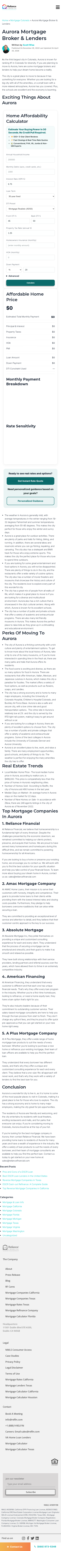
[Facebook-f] (28, 1538)
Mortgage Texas (11, 1223)
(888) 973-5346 (46, 1546)
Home (5, 20)
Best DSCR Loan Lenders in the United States (25, 1176)
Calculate (30, 283)
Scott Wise (28, 45)
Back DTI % (36, 216)
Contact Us (16, 1546)
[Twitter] (32, 1538)
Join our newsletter (15, 1478)
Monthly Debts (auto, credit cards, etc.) (23, 167)
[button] (55, 7)
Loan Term (10, 191)
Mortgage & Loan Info (13, 1202)
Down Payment (12, 264)
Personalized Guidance (30, 500)
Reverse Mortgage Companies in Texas (22, 1180)
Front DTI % (11, 216)
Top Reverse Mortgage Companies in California (26, 1188)
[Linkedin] (37, 1538)
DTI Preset (10, 203)
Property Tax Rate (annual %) (19, 228)
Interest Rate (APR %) (15, 179)
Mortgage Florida (11, 1214)
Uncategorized (10, 1235)
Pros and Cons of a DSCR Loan (18, 1171)
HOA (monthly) (12, 252)
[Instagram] (23, 1538)
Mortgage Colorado (20, 20)
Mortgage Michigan (12, 1218)
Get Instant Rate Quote (30, 480)
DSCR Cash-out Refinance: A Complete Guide (25, 1184)
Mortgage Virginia (11, 1227)
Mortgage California (12, 1206)
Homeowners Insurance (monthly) (21, 240)
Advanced (14, 276)
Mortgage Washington (13, 1231)
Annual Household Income (18, 154)
